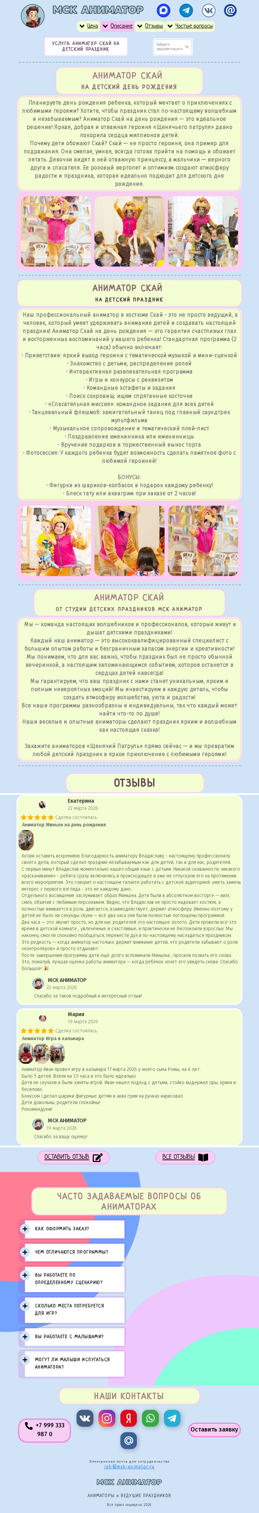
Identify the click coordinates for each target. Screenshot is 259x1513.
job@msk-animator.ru (129, 1467)
